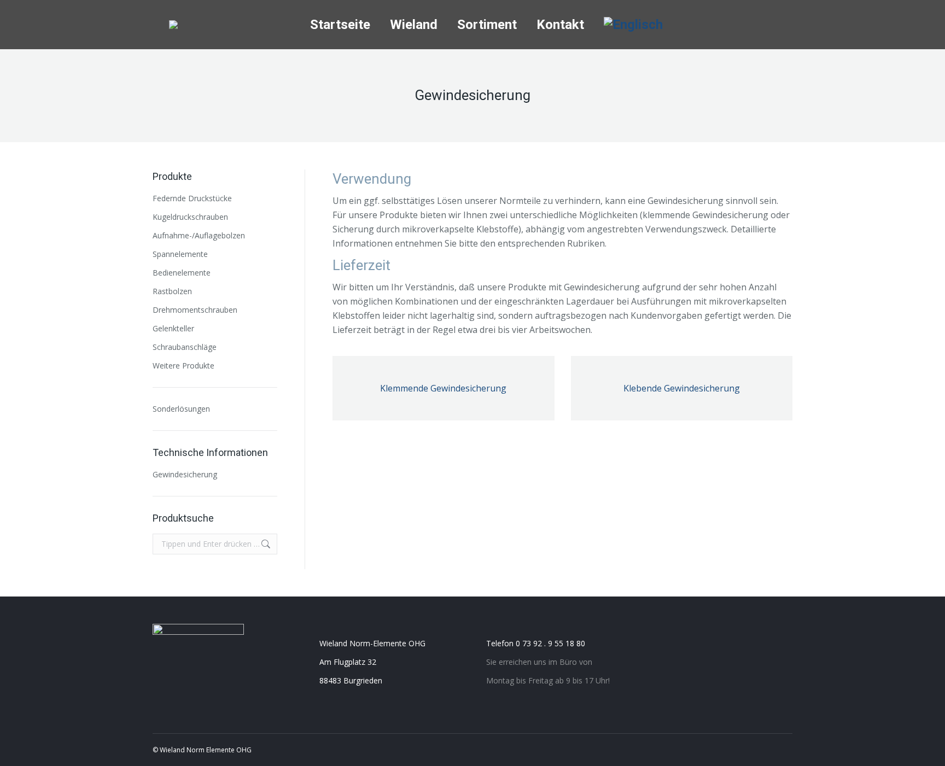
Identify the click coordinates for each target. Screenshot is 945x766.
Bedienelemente (182, 272)
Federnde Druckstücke (192, 198)
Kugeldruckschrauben (190, 217)
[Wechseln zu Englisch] (633, 24)
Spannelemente (180, 254)
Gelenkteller (173, 328)
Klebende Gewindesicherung (681, 388)
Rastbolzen (172, 291)
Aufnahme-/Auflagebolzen (199, 235)
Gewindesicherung (185, 474)
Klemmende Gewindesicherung (443, 388)
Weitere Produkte (183, 365)
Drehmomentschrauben (195, 310)
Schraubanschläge (185, 347)
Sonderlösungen (181, 409)
